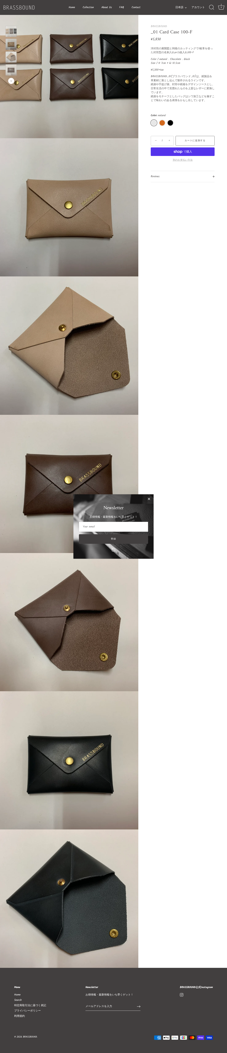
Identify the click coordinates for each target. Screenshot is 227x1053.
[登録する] (138, 1006)
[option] (11, 32)
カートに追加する (195, 140)
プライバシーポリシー (27, 1011)
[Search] (211, 7)
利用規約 (19, 1016)
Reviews (155, 176)
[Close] (149, 499)
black (170, 123)
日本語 (179, 7)
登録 (113, 539)
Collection (88, 7)
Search (18, 1000)
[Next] (11, 81)
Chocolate (162, 123)
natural (154, 123)
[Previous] (11, 20)
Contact (136, 7)
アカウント (198, 8)
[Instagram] (113, 550)
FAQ (121, 7)
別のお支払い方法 (183, 160)
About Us (106, 7)
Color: (158, 115)
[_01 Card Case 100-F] (11, 31)
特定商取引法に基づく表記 (30, 1005)
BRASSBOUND (159, 26)
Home (72, 7)
